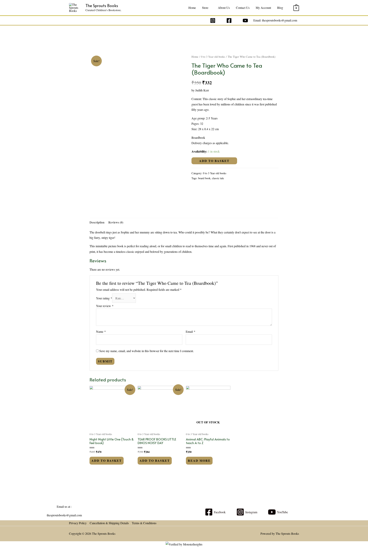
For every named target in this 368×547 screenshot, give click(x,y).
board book (204, 178)
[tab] (97, 222)
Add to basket (214, 161)
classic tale (218, 178)
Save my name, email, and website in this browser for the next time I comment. (146, 351)
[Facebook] (229, 20)
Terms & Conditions (144, 523)
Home (192, 8)
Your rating (104, 298)
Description (97, 222)
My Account (263, 8)
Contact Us (243, 8)
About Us (224, 8)
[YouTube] (245, 20)
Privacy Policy (78, 523)
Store (205, 8)
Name (101, 331)
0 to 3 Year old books (213, 56)
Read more (199, 460)
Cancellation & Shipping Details (109, 523)
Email (190, 331)
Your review (104, 306)
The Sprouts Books (101, 5)
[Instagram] (213, 20)
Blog (280, 8)
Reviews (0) (115, 222)
